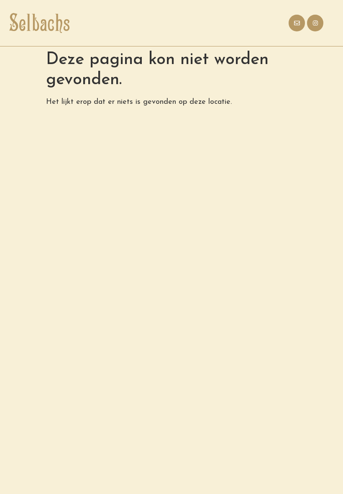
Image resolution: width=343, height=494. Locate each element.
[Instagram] (315, 23)
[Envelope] (297, 23)
